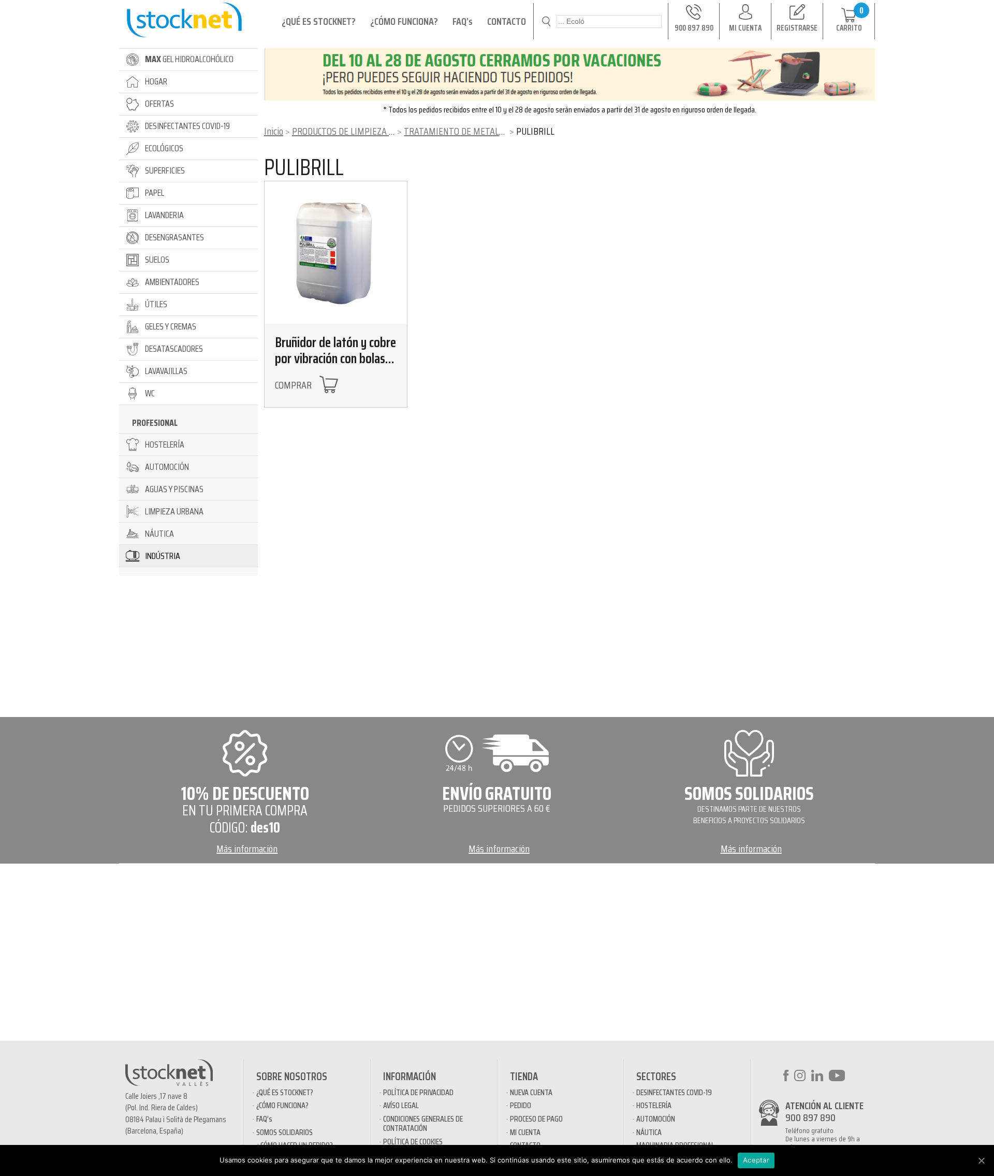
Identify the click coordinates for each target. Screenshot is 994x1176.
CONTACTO (506, 21)
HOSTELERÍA (653, 1105)
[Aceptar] (981, 1160)
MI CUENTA (525, 1132)
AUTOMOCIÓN (655, 1118)
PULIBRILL (304, 167)
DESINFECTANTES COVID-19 (674, 1092)
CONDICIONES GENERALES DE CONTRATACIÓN (423, 1123)
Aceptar (756, 1160)
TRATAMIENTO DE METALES (456, 131)
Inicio (273, 131)
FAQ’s (462, 21)
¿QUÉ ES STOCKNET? (319, 21)
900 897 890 (810, 1117)
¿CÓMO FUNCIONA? (404, 21)
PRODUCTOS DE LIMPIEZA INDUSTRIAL (363, 131)
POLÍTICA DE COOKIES (413, 1141)
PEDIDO (520, 1105)
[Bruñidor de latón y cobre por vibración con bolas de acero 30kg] (336, 252)
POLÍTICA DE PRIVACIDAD (418, 1092)
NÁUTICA (649, 1132)
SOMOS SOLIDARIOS (284, 1132)
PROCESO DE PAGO (536, 1118)
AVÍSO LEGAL (401, 1105)
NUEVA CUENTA (531, 1092)
